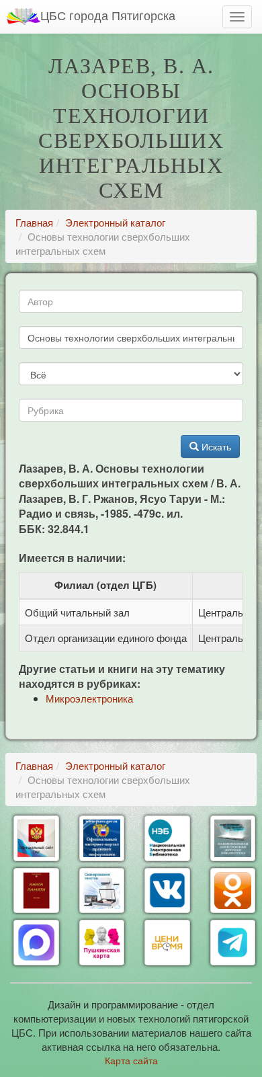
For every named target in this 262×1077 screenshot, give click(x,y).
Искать (215, 446)
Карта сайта (131, 1060)
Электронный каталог (115, 222)
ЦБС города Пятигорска (107, 15)
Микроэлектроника (89, 698)
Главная (34, 222)
